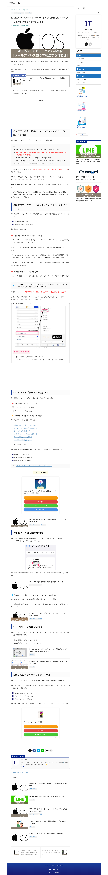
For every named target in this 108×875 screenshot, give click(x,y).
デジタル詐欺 (81, 72)
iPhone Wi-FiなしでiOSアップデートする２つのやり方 (46, 582)
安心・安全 (81, 69)
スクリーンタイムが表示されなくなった (26, 428)
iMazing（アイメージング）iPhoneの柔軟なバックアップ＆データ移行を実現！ (40, 492)
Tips (80, 55)
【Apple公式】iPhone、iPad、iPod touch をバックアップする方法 (34, 466)
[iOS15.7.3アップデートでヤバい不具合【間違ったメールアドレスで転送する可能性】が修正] (38, 750)
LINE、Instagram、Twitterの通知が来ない (27, 434)
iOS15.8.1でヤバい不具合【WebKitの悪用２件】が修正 (46, 833)
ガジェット (81, 65)
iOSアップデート (17, 772)
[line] (42, 750)
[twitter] (30, 750)
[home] (24, 767)
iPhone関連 (25, 772)
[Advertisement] (40, 115)
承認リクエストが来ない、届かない (25, 425)
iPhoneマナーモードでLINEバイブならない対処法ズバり (46, 796)
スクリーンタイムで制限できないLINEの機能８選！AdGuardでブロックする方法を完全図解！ (88, 161)
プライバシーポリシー (50, 865)
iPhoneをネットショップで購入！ (34, 722)
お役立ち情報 (82, 76)
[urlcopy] (51, 750)
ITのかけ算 (14, 3)
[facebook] (34, 750)
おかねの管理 (81, 83)
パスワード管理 (82, 79)
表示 (43, 100)
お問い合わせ (60, 865)
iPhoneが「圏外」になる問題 (23, 437)
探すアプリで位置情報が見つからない (25, 431)
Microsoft (80, 62)
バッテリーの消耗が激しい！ (23, 440)
